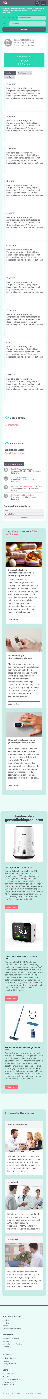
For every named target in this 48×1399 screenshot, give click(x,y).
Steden (5, 1326)
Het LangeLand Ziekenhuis (22, 495)
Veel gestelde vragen (10, 1338)
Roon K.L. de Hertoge (14, 453)
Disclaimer (6, 1361)
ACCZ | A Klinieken (18, 477)
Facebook (6, 1347)
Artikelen (5, 1341)
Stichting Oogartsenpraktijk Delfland (26, 486)
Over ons (5, 1376)
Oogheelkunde (11, 425)
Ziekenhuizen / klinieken (11, 1329)
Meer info (11, 907)
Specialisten (7, 1320)
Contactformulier (8, 1374)
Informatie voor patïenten (12, 1344)
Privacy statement (9, 1364)
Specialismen (7, 1323)
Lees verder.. (14, 619)
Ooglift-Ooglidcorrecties (21, 469)
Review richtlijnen (9, 1358)
